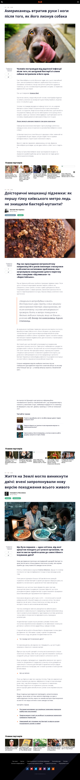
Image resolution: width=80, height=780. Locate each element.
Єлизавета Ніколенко (18, 493)
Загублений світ (10, 215)
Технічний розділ (56, 761)
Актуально (16, 498)
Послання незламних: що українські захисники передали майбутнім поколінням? (40, 710)
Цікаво (20, 215)
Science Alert (34, 93)
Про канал (15, 761)
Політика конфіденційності (17, 763)
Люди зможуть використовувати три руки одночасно (36, 121)
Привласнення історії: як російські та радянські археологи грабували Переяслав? (41, 716)
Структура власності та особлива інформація (38, 761)
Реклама (65, 761)
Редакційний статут (64, 763)
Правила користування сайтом (35, 763)
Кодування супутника (50, 763)
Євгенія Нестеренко (17, 210)
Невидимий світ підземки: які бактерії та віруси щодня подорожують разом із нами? (39, 722)
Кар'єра (22, 761)
